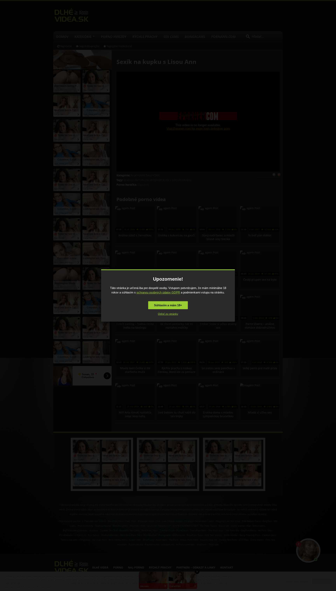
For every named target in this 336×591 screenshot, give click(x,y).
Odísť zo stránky (168, 313)
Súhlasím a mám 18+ (168, 305)
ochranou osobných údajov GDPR (158, 292)
